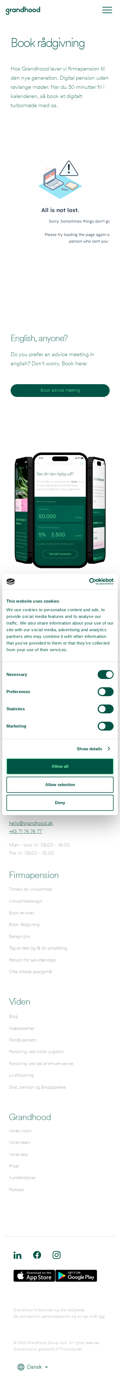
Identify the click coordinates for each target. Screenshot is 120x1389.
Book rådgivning (24, 924)
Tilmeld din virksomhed (30, 889)
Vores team (19, 1142)
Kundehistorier (22, 1177)
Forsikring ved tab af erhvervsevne (41, 1063)
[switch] (106, 691)
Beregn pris (19, 936)
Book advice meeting (60, 390)
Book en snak (21, 912)
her (102, 1316)
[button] (30, 1367)
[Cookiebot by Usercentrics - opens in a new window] (89, 581)
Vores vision (20, 1130)
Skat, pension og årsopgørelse (37, 1087)
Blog (13, 1016)
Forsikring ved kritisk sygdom (36, 1051)
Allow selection (60, 784)
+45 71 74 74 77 (25, 831)
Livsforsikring (21, 1075)
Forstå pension (22, 1040)
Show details (89, 748)
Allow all (60, 766)
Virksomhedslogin (25, 901)
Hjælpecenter (21, 1028)
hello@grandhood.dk (31, 823)
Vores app (18, 1154)
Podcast (16, 1189)
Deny (60, 802)
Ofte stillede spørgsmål (30, 971)
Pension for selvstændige (32, 960)
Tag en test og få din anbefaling (38, 948)
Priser (14, 1166)
